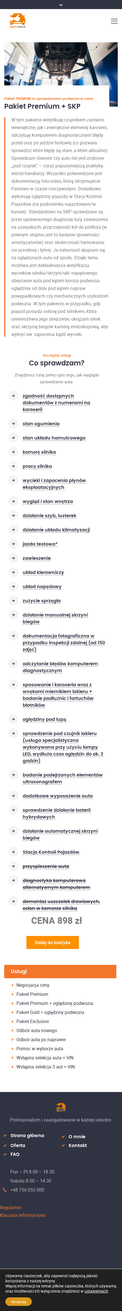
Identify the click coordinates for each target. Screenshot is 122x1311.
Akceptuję (18, 1301)
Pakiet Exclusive (32, 1021)
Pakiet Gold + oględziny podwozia (50, 1012)
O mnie (77, 1137)
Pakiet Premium (32, 994)
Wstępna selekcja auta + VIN (44, 1058)
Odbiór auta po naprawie (41, 1039)
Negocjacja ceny (32, 985)
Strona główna (27, 1135)
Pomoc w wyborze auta (39, 1048)
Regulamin (11, 1207)
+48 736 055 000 (27, 1190)
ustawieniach (96, 1291)
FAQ (15, 1154)
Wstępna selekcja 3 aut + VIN (45, 1067)
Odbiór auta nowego (36, 1030)
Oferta (17, 1145)
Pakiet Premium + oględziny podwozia (54, 1003)
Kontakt (78, 1145)
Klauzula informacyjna (22, 1215)
